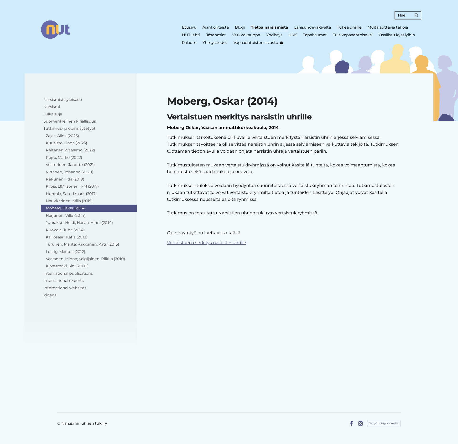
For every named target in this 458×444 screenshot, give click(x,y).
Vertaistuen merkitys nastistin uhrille (206, 242)
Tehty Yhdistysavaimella (383, 423)
